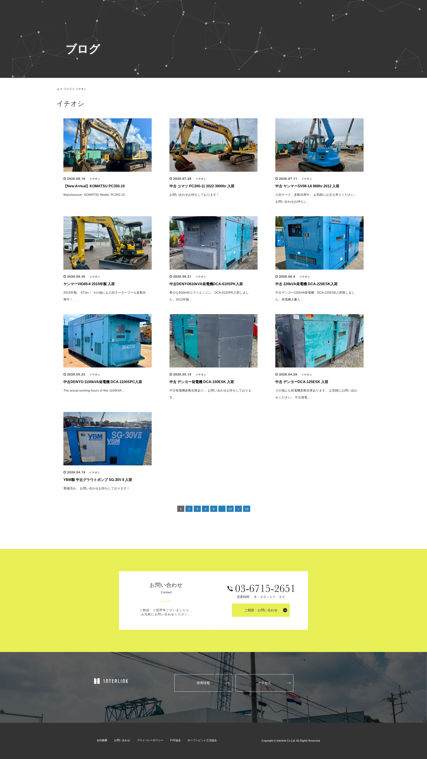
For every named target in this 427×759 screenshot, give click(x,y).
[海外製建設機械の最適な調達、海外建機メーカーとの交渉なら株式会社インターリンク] (111, 681)
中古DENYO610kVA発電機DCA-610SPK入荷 (206, 284)
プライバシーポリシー (150, 740)
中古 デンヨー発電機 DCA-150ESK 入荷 (201, 382)
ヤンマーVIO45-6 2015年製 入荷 (89, 284)
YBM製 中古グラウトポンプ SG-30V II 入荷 (97, 480)
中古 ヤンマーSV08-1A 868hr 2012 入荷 (307, 186)
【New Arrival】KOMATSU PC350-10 (94, 186)
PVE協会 (175, 740)
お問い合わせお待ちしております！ (194, 194)
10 (230, 509)
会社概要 (102, 740)
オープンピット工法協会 (202, 740)
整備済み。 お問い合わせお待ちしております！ (96, 488)
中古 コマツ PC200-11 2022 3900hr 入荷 (201, 186)
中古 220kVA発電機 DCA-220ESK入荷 (306, 284)
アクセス (264, 683)
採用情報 (203, 683)
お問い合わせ (122, 740)
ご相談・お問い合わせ (261, 610)
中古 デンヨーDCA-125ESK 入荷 (301, 382)
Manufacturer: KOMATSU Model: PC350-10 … (96, 194)
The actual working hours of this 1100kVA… (94, 390)
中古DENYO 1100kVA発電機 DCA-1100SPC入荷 (102, 382)
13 (246, 509)
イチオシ (94, 178)
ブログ (67, 89)
